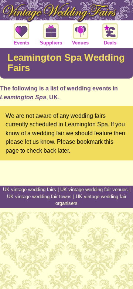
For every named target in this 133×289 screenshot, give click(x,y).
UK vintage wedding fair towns (39, 196)
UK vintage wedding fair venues (94, 189)
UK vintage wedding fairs (29, 189)
